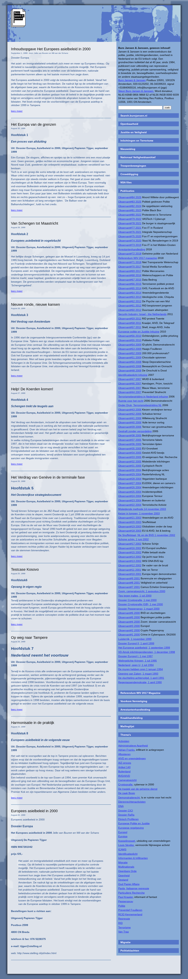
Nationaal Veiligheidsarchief (138, 157)
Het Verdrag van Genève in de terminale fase (48, 477)
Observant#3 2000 (129, 625)
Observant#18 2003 (129, 530)
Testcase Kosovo (25, 569)
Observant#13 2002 (129, 561)
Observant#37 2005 (129, 439)
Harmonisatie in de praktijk (32, 723)
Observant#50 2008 (129, 361)
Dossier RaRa (126, 814)
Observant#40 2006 (129, 422)
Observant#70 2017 (129, 266)
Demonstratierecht (129, 797)
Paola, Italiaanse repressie (133, 888)
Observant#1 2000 (129, 634)
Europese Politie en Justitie (134, 823)
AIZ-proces (124, 762)
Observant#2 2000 (129, 630)
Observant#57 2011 (129, 327)
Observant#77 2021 (129, 227)
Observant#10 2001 (129, 574)
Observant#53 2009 (129, 348)
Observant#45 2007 (129, 387)
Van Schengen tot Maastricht (34, 223)
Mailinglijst (127, 726)
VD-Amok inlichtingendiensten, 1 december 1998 (146, 652)
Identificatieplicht (128, 853)
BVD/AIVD (124, 775)
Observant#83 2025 (129, 201)
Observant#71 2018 (129, 262)
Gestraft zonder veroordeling (135, 431)
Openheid (124, 875)
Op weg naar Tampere (29, 637)
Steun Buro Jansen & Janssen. (136, 91)
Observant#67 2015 (129, 279)
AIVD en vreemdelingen (132, 758)
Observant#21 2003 (129, 517)
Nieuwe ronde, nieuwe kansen (35, 304)
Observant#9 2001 (129, 578)
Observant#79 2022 (129, 218)
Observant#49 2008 (129, 366)
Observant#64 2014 (129, 292)
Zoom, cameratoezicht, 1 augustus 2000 (141, 591)
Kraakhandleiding (131, 717)
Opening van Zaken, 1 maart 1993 (138, 673)
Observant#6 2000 (129, 612)
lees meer (17, 111)
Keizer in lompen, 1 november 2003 (139, 513)
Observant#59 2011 (129, 318)
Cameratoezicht (127, 780)
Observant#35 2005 (129, 448)
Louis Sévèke (126, 845)
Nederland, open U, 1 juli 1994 (136, 665)
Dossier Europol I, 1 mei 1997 (135, 656)
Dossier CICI (125, 810)
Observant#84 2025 (129, 197)
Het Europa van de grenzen (33, 124)
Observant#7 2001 (129, 587)
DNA (121, 806)
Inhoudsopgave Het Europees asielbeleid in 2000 (51, 49)
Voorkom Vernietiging (133, 701)
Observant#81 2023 (129, 210)
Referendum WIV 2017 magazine (137, 258)
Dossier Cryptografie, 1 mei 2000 (137, 600)
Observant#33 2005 (129, 457)
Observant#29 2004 (129, 474)
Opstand (123, 879)
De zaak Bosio (126, 793)
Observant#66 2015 (129, 283)
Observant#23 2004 (129, 500)
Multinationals (126, 866)
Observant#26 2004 (129, 487)
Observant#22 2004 (129, 504)
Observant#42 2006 (129, 413)
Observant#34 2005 (129, 452)
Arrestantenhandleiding (131, 249)
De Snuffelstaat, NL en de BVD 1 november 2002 (146, 535)
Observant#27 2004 (129, 483)
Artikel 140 (124, 767)
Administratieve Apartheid (133, 745)
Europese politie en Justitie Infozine (138, 331)
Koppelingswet (126, 840)
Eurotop (122, 836)
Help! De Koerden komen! (32, 389)
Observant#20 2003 (129, 522)
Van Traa (123, 931)
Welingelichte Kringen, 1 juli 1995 (137, 660)
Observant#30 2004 (129, 470)
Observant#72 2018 (129, 253)
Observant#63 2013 (129, 296)
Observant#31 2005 (129, 465)
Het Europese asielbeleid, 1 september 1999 (144, 647)
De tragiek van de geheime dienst (137, 788)
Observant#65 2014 (129, 288)
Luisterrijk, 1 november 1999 (134, 638)
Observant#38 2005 (129, 435)
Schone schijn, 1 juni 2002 (133, 539)
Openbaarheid (129, 123)
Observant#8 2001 (129, 582)
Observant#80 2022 (129, 214)
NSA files (126, 182)
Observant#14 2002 (129, 556)
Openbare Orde (127, 871)
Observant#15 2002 (129, 552)
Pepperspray (125, 901)
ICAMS (122, 849)
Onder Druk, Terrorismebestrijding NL (140, 405)
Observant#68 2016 (129, 275)
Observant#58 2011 (129, 323)
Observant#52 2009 (129, 353)
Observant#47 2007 (129, 379)
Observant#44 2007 (129, 392)
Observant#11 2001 (129, 569)
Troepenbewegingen (133, 165)
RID (120, 923)
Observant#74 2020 (129, 240)
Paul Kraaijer (125, 897)
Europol (122, 832)
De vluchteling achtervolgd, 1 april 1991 (141, 677)
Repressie (124, 918)
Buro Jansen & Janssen (132, 80)
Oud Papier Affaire (129, 884)
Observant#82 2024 (129, 206)
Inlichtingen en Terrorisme (136, 140)
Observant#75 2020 (129, 236)
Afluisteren (124, 754)
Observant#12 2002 (129, 565)
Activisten (123, 741)
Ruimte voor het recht (130, 400)
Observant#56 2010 (129, 335)
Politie (121, 905)
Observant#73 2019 (129, 245)
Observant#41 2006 (129, 418)
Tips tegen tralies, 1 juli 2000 (134, 595)
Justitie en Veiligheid (133, 132)
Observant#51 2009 (129, 357)
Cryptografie (125, 784)
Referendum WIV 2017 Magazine (140, 692)
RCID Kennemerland (130, 914)
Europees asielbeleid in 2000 (34, 811)
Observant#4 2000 (129, 621)
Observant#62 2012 (129, 301)
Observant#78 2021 (129, 223)
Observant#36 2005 (129, 444)
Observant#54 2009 (129, 344)
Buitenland (124, 771)
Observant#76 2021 (129, 231)
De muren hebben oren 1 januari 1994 (140, 669)
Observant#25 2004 (129, 491)
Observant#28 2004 (129, 478)
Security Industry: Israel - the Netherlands (142, 314)
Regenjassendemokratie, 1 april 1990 (140, 682)
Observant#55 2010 (129, 340)
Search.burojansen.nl (133, 115)
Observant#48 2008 (129, 370)
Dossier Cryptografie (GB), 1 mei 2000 (140, 604)
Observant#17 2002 (129, 543)
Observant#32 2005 (129, 461)
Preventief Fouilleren (130, 910)
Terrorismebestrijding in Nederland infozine (143, 396)
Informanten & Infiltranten (133, 858)
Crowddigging (129, 174)
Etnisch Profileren (128, 819)
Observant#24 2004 (129, 496)
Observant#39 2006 (129, 426)
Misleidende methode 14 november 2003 (142, 509)
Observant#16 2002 (129, 548)
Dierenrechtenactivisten (132, 801)
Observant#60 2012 (129, 309)
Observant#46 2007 (129, 383)
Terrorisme (124, 927)
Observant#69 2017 (129, 271)
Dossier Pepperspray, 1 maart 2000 (139, 608)
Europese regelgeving (131, 827)
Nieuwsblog (127, 149)
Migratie (123, 862)
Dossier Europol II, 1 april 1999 (136, 643)
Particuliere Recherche (131, 892)
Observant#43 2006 (129, 409)
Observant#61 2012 (129, 305)
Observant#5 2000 (129, 617)
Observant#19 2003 (129, 526)
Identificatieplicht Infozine (132, 374)
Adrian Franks (126, 749)
